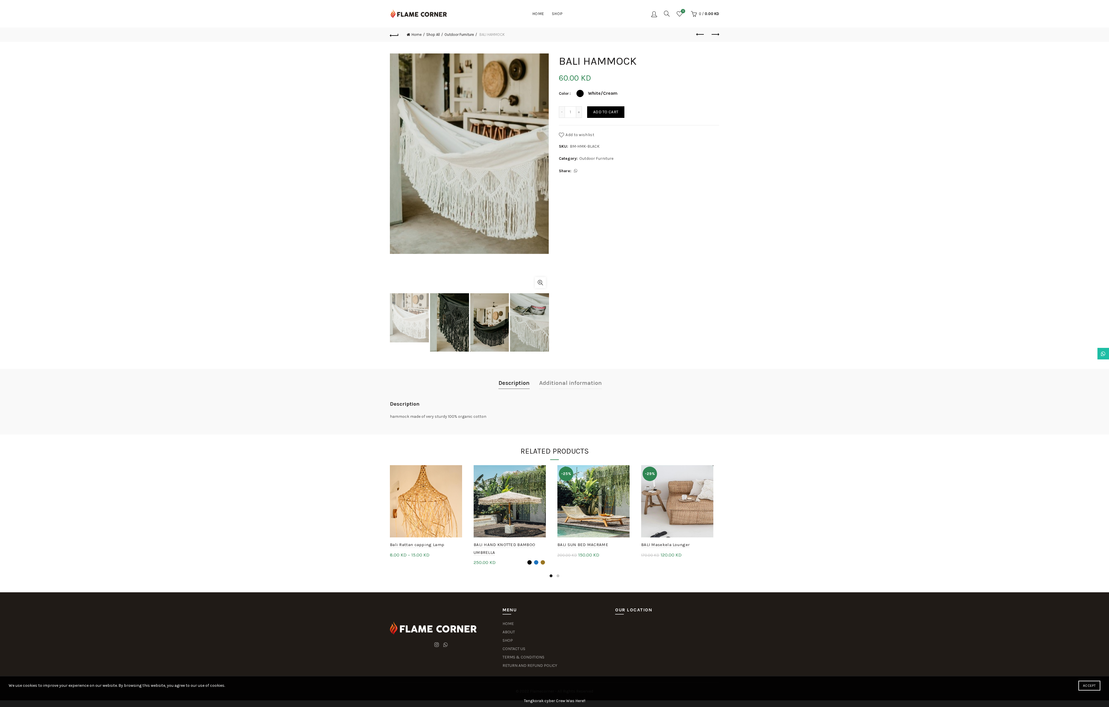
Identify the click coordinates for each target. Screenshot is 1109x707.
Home (538, 13)
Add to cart (605, 112)
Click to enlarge (540, 282)
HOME (508, 623)
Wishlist (683, 11)
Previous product (700, 34)
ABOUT (509, 632)
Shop (557, 13)
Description (514, 383)
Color (564, 93)
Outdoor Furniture (459, 34)
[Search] (666, 13)
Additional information (570, 383)
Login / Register (654, 14)
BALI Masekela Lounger (665, 544)
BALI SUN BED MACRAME (582, 544)
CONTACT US (514, 648)
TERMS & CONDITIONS (523, 657)
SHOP (508, 640)
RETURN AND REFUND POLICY (530, 665)
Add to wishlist (579, 134)
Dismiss (1088, 354)
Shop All (433, 34)
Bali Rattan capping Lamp (417, 544)
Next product (715, 34)
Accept (1089, 686)
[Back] (394, 34)
